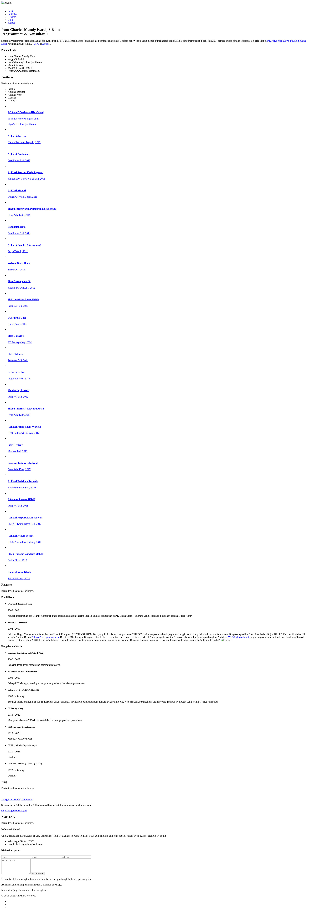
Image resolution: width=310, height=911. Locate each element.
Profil (10, 11)
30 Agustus (7, 799)
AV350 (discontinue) (238, 637)
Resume (12, 17)
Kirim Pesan (37, 873)
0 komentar (26, 799)
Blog (10, 19)
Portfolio (12, 14)
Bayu (36, 43)
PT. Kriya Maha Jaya (278, 40)
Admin (16, 799)
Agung (45, 43)
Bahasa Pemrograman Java (45, 637)
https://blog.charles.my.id (14, 810)
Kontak (11, 22)
